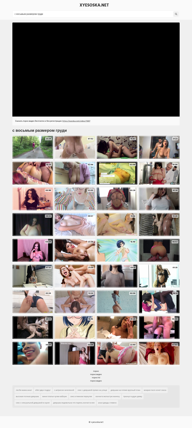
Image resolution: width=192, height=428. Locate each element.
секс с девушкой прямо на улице (92, 390)
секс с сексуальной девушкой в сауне (33, 402)
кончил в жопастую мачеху (108, 396)
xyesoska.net (94, 5)
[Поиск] (176, 14)
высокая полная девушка (27, 396)
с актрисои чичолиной (64, 390)
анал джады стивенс (107, 402)
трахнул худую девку (132, 396)
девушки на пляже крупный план (125, 390)
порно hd (96, 377)
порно (96, 371)
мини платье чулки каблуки (54, 396)
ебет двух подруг (43, 390)
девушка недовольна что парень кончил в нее (74, 402)
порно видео (96, 374)
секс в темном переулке (81, 396)
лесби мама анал (24, 390)
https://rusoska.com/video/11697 (76, 121)
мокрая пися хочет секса (155, 390)
